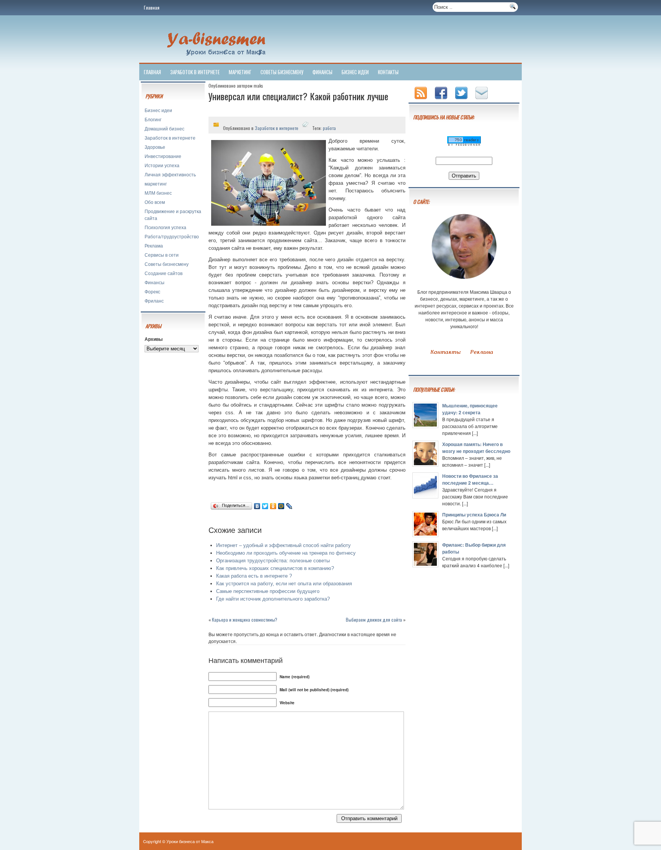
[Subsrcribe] (421, 99)
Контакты (388, 72)
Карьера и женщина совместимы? (244, 619)
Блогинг (153, 119)
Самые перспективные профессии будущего (267, 591)
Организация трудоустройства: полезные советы (273, 560)
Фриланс (154, 300)
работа (329, 128)
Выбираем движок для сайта (374, 619)
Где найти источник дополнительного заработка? (273, 599)
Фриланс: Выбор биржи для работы (474, 548)
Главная (152, 7)
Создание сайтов (163, 273)
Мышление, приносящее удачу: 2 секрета (470, 409)
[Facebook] (441, 99)
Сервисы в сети (162, 254)
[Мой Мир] (281, 506)
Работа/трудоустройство (172, 236)
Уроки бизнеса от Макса (189, 841)
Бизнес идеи (355, 72)
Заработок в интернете (195, 72)
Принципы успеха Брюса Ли (474, 514)
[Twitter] (265, 506)
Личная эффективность (170, 174)
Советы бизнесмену (281, 72)
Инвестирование (163, 156)
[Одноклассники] (273, 506)
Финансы (322, 72)
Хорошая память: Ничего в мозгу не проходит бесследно (476, 447)
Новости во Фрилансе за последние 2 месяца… (470, 479)
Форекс (152, 291)
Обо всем (155, 202)
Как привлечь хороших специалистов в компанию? (275, 568)
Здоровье (155, 146)
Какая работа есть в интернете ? (254, 576)
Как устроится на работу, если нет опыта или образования (284, 583)
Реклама (154, 245)
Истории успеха (162, 165)
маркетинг (240, 72)
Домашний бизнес (164, 128)
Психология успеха (165, 227)
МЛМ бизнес (158, 192)
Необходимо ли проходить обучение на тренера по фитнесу (286, 553)
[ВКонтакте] (257, 506)
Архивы (154, 338)
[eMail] (482, 99)
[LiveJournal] (289, 506)
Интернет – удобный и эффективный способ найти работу (283, 545)
